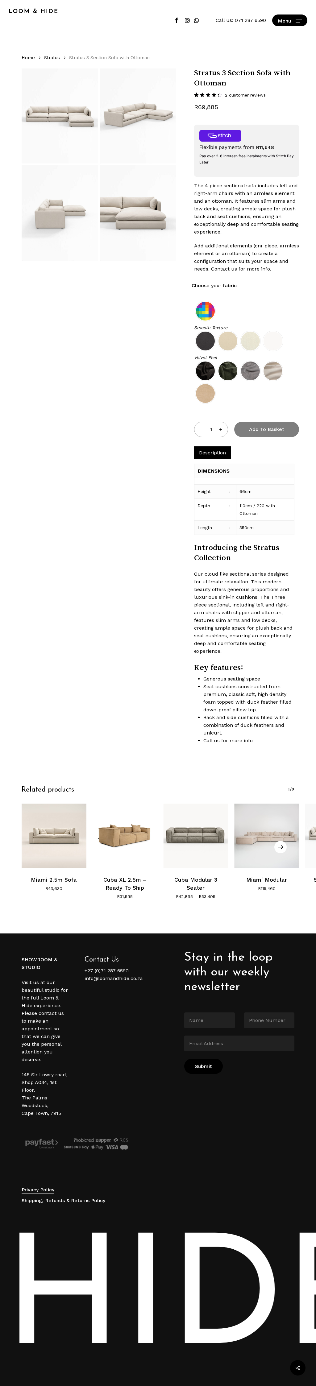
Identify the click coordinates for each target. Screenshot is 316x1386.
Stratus (52, 57)
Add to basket (266, 429)
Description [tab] (212, 453)
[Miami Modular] (266, 836)
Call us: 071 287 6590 (241, 20)
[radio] (205, 311)
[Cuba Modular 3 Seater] (196, 836)
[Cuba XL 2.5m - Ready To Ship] (125, 836)
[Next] (280, 847)
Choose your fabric (214, 285)
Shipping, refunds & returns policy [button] (63, 1200)
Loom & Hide (34, 11)
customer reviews (245, 95)
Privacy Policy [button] (38, 1190)
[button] (289, 20)
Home (28, 57)
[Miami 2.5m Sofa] (54, 836)
